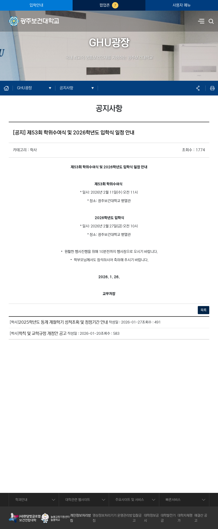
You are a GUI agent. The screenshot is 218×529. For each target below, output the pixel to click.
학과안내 (21, 500)
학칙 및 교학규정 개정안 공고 (42, 333)
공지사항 (66, 88)
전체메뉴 (201, 21)
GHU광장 (24, 88)
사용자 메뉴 (182, 5)
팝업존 (108, 5)
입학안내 (36, 5)
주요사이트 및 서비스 (129, 500)
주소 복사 (197, 88)
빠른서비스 (173, 500)
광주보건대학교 (19, 18)
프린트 (212, 88)
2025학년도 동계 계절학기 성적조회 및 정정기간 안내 (63, 322)
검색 (211, 22)
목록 (204, 310)
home (8, 88)
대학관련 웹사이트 (77, 500)
